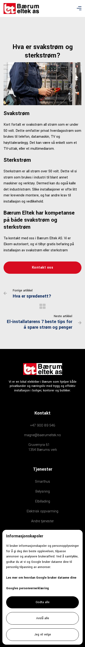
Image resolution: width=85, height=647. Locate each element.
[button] (79, 8)
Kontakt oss (42, 267)
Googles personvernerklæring (27, 588)
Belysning (42, 491)
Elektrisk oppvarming (42, 511)
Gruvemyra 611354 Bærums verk (42, 447)
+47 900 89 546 (42, 425)
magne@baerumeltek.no (42, 435)
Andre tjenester (42, 521)
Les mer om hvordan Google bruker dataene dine (41, 578)
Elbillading (42, 501)
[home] (21, 8)
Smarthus (42, 481)
